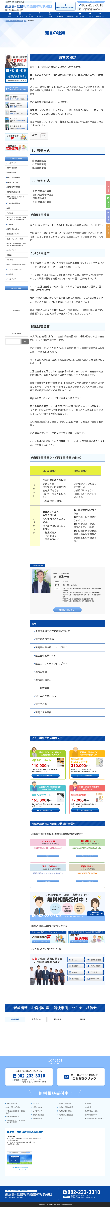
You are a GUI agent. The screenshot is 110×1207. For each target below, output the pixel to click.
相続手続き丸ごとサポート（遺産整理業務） (15, 1121)
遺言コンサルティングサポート (51, 663)
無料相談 (40, 16)
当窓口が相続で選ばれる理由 (16, 265)
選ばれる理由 (80, 16)
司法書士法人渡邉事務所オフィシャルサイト (20, 1169)
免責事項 (10, 274)
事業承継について (13, 234)
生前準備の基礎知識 (13, 203)
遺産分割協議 (11, 173)
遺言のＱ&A (41, 704)
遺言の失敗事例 (43, 712)
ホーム (10, 16)
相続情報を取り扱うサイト (94, 1118)
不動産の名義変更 (65, 1103)
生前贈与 (10, 224)
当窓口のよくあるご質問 (15, 239)
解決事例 (60, 16)
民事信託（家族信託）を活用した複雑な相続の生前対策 (16, 218)
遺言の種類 (41, 671)
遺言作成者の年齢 (44, 639)
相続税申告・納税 (13, 182)
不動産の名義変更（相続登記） (15, 1112)
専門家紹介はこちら (66, 610)
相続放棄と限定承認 (13, 192)
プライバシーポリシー (14, 269)
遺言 (34, 623)
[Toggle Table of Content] (41, 135)
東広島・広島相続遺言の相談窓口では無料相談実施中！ (16, 244)
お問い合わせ (100, 16)
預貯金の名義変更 (12, 1116)
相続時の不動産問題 (13, 187)
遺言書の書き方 (43, 679)
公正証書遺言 (42, 688)
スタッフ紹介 (30, 16)
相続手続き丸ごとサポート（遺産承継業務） (15, 197)
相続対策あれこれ (13, 229)
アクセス (90, 16)
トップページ (11, 163)
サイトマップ (11, 279)
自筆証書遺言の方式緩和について (52, 631)
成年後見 (10, 213)
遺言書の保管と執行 (45, 696)
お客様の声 (70, 16)
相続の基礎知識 (12, 168)
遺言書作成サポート (45, 655)
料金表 (50, 16)
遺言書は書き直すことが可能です (52, 647)
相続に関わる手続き (13, 177)
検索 (25, 341)
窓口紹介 (20, 16)
